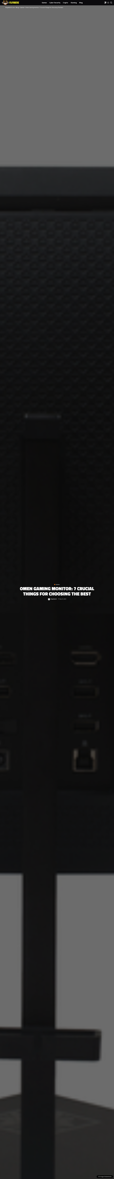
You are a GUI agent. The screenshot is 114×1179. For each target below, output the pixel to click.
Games (58, 584)
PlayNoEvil (54, 599)
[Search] (111, 2)
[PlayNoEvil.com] (10, 2)
